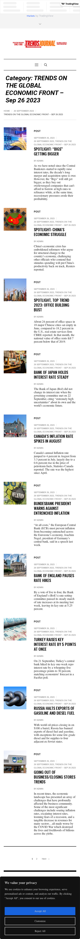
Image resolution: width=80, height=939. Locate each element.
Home (7, 111)
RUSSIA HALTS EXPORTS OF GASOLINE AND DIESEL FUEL (54, 710)
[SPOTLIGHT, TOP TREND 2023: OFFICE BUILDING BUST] (15, 290)
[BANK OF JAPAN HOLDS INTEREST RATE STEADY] (15, 362)
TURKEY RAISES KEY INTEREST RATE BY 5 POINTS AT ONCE (55, 644)
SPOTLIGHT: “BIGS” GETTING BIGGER (48, 151)
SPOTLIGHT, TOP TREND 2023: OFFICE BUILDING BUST (51, 305)
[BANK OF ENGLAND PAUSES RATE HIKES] (15, 565)
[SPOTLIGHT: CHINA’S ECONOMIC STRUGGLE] (15, 219)
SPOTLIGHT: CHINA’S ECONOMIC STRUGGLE (50, 232)
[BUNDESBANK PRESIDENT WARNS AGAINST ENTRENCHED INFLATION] (15, 493)
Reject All (40, 931)
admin (40, 161)
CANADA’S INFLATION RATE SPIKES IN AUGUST (53, 438)
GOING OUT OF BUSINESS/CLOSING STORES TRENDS (54, 777)
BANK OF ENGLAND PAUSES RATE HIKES (54, 578)
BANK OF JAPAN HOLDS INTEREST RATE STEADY (51, 374)
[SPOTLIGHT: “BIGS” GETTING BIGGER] (15, 138)
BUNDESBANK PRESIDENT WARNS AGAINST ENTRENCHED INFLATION (52, 508)
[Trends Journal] (40, 44)
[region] (40, 908)
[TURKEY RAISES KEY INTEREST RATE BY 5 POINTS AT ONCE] (15, 629)
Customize (40, 921)
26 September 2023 (24, 111)
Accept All (40, 911)
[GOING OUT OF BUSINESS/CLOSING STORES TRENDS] (15, 761)
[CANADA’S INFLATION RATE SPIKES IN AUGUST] (15, 426)
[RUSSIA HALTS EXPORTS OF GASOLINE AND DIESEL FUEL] (15, 698)
